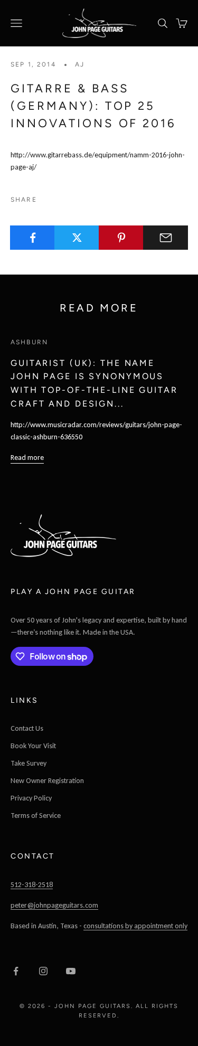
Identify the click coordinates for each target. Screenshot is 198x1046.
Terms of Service (36, 815)
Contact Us (27, 728)
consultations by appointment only (135, 925)
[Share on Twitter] (77, 237)
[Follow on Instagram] (43, 971)
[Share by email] (165, 237)
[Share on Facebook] (32, 237)
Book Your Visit (33, 745)
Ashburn (29, 342)
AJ (79, 64)
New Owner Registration (47, 780)
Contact (33, 856)
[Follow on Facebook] (16, 971)
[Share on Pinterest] (121, 237)
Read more (27, 457)
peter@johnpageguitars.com (54, 905)
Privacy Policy (31, 798)
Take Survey (28, 763)
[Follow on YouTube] (70, 971)
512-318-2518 (32, 884)
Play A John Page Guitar (73, 591)
